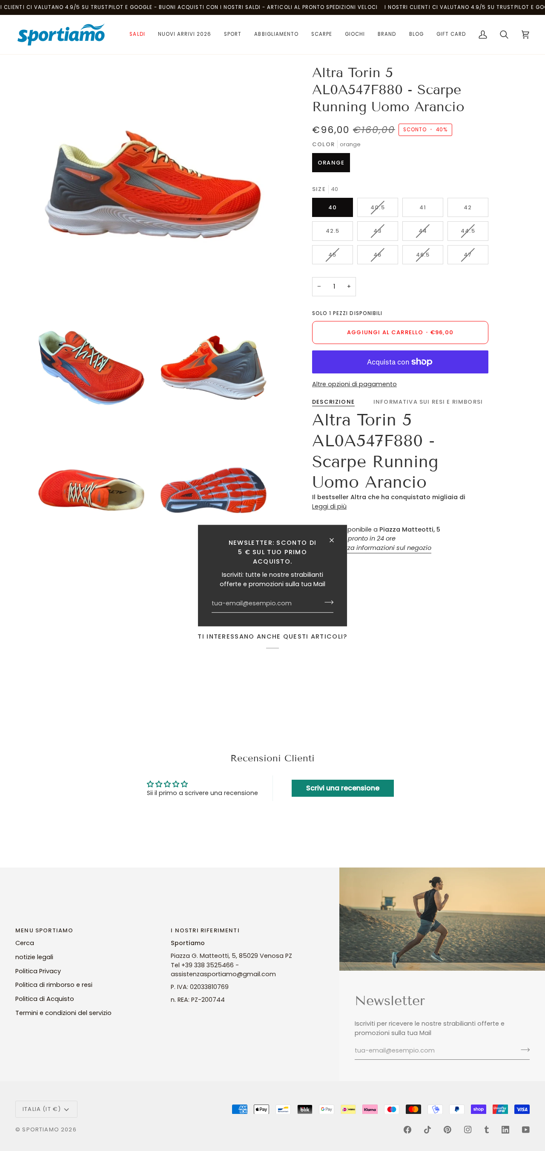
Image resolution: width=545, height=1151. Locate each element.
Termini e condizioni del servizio (63, 1013)
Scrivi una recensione (342, 788)
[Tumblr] (487, 1130)
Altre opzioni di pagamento (354, 384)
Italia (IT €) (42, 1109)
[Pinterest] (447, 1130)
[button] (137, 34)
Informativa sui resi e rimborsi (428, 402)
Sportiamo (40, 1129)
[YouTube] (526, 1130)
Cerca (24, 943)
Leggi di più (329, 506)
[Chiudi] (335, 540)
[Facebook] (407, 1130)
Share (333, 565)
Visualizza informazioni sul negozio (377, 548)
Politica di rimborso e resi (53, 984)
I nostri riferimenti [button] (205, 930)
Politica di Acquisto (44, 999)
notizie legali (34, 957)
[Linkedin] (505, 1130)
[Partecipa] (326, 602)
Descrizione (333, 402)
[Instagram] (468, 1130)
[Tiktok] (427, 1130)
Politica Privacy (38, 971)
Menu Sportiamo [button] (44, 930)
